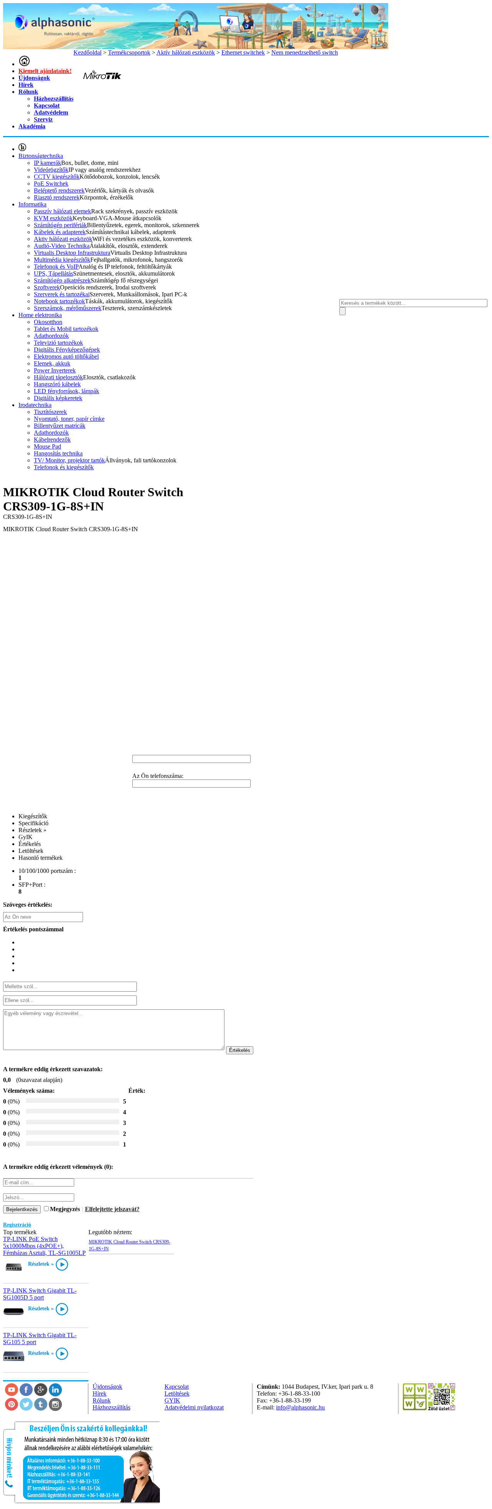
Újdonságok (34, 78)
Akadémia (31, 126)
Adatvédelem (51, 112)
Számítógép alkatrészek (62, 280)
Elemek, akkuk (52, 363)
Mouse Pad (47, 446)
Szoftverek (47, 287)
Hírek (25, 84)
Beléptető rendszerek (59, 190)
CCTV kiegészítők (57, 176)
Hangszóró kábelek (57, 384)
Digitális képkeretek (58, 398)
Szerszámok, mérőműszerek (67, 308)
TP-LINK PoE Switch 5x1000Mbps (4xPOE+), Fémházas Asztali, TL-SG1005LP (44, 1246)
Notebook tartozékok (59, 301)
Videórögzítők (51, 169)
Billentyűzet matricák (59, 425)
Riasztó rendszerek (57, 197)
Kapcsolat (47, 105)
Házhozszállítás (53, 98)
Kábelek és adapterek (60, 232)
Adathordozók (51, 335)
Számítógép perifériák (60, 225)
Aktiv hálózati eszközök (63, 239)
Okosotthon (48, 322)
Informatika (32, 204)
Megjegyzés (65, 1209)
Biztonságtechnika (40, 156)
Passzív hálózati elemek (62, 211)
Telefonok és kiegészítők (64, 467)
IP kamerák (47, 163)
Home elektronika (40, 315)
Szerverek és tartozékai (62, 294)
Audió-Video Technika (62, 246)
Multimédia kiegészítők (62, 259)
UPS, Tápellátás (53, 273)
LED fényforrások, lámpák (66, 391)
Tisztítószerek (50, 412)
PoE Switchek (51, 183)
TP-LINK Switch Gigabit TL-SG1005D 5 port (39, 1294)
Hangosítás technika (58, 453)
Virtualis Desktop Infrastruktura (72, 252)
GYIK (172, 1400)
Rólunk (28, 91)
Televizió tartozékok (58, 342)
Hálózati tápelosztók (58, 377)
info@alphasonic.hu (300, 1407)
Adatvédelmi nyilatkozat (194, 1407)
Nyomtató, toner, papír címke (69, 418)
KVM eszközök (53, 218)
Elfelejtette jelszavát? (112, 1209)
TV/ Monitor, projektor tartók (69, 460)
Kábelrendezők (52, 439)
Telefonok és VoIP (56, 266)
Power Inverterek (55, 370)
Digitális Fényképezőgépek (67, 349)
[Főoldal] (24, 64)
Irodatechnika (35, 405)
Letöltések (177, 1393)
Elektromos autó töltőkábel (66, 356)
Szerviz (43, 119)
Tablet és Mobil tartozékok (66, 329)
